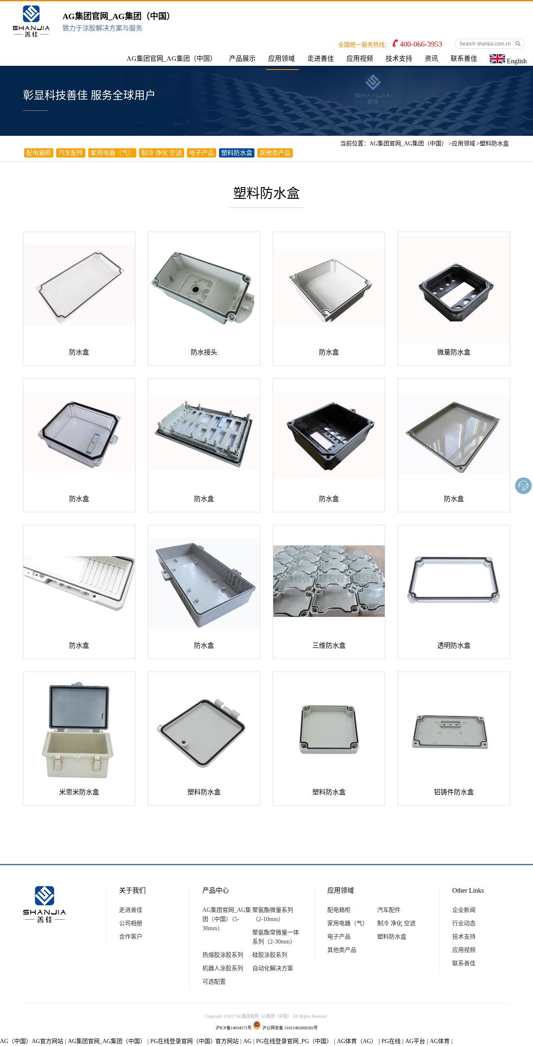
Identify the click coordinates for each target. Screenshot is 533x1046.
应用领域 (281, 58)
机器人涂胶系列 (222, 968)
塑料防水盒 (494, 143)
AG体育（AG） (357, 1041)
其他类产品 (275, 153)
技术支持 (399, 58)
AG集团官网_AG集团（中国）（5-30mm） (226, 919)
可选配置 (214, 982)
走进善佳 (320, 58)
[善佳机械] (31, 33)
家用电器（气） (112, 153)
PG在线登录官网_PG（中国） (294, 1041)
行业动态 (464, 923)
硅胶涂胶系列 (269, 955)
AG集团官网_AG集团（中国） (172, 58)
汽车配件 (70, 153)
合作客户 (130, 937)
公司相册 (130, 923)
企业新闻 (464, 910)
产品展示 (242, 58)
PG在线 (391, 1041)
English (516, 61)
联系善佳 (464, 58)
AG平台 (415, 1041)
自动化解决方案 (272, 968)
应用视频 (359, 58)
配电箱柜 (38, 153)
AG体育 (440, 1041)
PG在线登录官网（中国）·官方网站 (194, 1041)
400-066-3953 (421, 44)
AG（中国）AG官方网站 (31, 1041)
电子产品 (201, 153)
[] (79, 288)
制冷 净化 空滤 (161, 153)
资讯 (431, 58)
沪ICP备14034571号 (234, 1028)
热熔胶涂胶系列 (222, 955)
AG (247, 1041)
